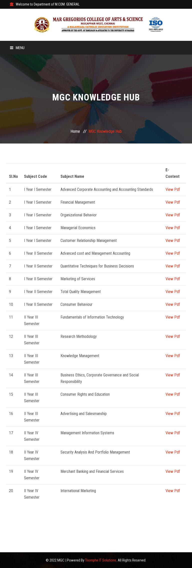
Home (75, 131)
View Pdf (173, 189)
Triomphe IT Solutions (100, 560)
